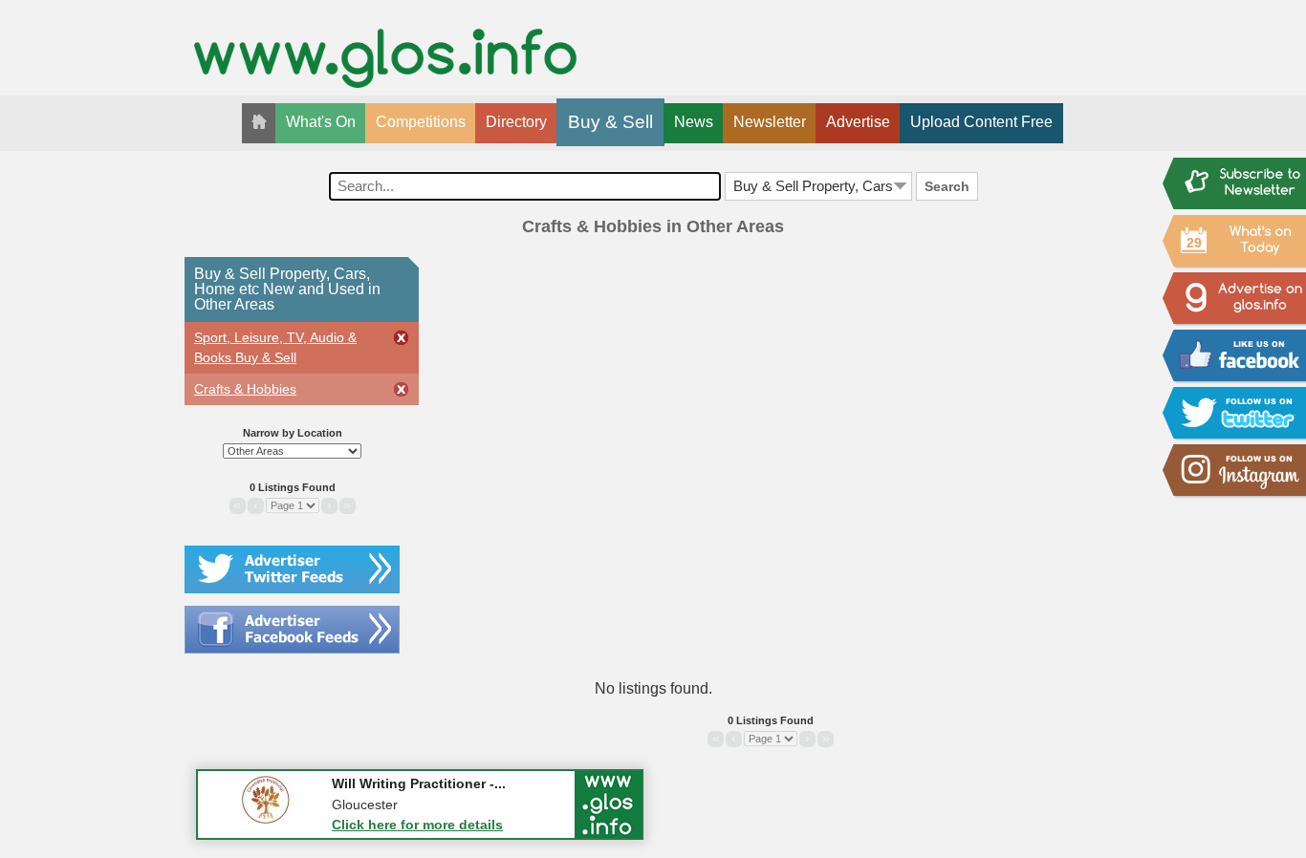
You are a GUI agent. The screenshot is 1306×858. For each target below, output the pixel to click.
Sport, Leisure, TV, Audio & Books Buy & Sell (275, 347)
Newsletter (769, 122)
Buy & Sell (610, 122)
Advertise (858, 122)
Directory (516, 122)
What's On (321, 122)
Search (947, 186)
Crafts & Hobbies (245, 389)
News (693, 122)
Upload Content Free (981, 122)
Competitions (421, 122)
